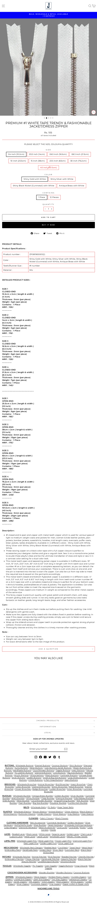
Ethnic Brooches (60, 787)
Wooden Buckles (46, 872)
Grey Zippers (55, 884)
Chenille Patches (86, 857)
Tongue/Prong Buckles (64, 801)
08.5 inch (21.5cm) (80, 154)
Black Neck (86, 850)
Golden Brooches (57, 789)
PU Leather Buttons (24, 773)
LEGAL (48, 733)
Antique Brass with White (71, 186)
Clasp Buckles (47, 798)
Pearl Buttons (78, 770)
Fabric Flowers (47, 818)
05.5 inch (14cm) (37, 154)
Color (49, 175)
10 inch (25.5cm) (18, 161)
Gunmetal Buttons (69, 775)
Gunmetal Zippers (39, 884)
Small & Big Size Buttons (54, 778)
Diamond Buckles (64, 798)
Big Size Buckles (40, 803)
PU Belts (52, 807)
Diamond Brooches (41, 787)
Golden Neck (45, 850)
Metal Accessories (47, 827)
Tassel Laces (42, 837)
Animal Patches (39, 857)
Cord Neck (63, 848)
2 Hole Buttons (35, 780)
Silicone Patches (68, 861)
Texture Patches (28, 861)
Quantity (48, 204)
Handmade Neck (30, 850)
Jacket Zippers (20, 882)
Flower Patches (32, 859)
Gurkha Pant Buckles (77, 803)
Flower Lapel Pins (63, 841)
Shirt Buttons (75, 765)
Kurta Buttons (21, 768)
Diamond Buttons (43, 773)
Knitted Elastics (55, 812)
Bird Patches (54, 857)
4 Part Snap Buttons (53, 780)
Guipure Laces (16, 837)
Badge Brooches (40, 789)
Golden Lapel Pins (48, 843)
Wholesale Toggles (22, 866)
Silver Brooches (74, 789)
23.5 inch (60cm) (58, 161)
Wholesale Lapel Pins (27, 841)
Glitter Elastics (72, 812)
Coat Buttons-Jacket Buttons (58, 768)
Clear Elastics (87, 814)
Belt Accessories (37, 823)
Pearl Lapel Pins (31, 843)
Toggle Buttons (63, 770)
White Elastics (10, 814)
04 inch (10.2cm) (16, 154)
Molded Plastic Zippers (58, 877)
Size (48, 150)
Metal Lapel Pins (45, 841)
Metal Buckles (23, 801)
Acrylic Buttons (21, 775)
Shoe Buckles (40, 825)
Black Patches (84, 859)
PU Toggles (37, 866)
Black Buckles (18, 798)
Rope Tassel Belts (65, 807)
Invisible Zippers (78, 877)
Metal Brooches (76, 787)
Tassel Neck (74, 848)
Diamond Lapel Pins (82, 841)
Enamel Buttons (42, 765)
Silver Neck (58, 850)
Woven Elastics (40, 812)
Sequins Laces (58, 834)
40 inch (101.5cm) (48, 167)
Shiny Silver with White (62, 179)
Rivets (83, 827)
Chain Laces (86, 834)
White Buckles (33, 798)
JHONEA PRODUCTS (48, 720)
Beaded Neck (50, 848)
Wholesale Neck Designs (31, 848)
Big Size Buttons (75, 773)
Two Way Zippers (59, 879)
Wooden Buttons (64, 872)
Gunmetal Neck (72, 850)
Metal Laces (29, 837)
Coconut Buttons (60, 765)
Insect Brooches (78, 784)
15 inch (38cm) (38, 161)
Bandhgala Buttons (22, 770)
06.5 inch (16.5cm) (58, 154)
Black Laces (31, 834)
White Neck (48, 852)
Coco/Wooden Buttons (43, 770)
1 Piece (41, 197)
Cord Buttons (59, 773)
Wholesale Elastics (22, 812)
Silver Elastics (59, 814)
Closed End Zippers (23, 879)
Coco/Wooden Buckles (41, 801)
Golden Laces (73, 834)
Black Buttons (52, 775)
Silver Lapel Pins (65, 843)
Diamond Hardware (28, 827)
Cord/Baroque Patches (48, 861)
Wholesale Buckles (22, 796)
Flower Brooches (23, 789)
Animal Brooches (46, 784)
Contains (48, 193)
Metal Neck (87, 848)
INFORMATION (48, 727)
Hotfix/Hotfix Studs (23, 825)
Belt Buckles (82, 801)
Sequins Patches (68, 859)
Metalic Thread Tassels (77, 837)
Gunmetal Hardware (56, 823)
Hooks (53, 830)
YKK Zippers (34, 882)
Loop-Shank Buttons (77, 778)
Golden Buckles (62, 796)
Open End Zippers (41, 879)
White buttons (37, 775)
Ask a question (48, 649)
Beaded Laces (18, 834)
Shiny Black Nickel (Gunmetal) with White (33, 186)
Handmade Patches (50, 859)
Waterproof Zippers (78, 879)
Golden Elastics (44, 814)
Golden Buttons (34, 778)
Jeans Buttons (71, 780)
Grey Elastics (74, 814)
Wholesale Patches (21, 857)
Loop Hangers (10, 827)
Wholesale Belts (38, 807)
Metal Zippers (40, 877)
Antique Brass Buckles (42, 796)
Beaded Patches (69, 857)
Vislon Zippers (48, 882)
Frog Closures (81, 866)
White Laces (44, 834)
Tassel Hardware (55, 825)
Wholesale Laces (57, 837)
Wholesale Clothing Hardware (78, 825)
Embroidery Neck (13, 850)
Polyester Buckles (58, 803)
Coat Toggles (51, 866)
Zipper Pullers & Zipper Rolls (76, 884)
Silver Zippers (23, 884)
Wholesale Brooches (26, 784)
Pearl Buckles (24, 803)
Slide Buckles (9, 801)
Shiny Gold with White (35, 179)
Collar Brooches (23, 787)
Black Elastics (86, 812)
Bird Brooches (62, 784)
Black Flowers (61, 818)
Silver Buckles (77, 796)
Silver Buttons (18, 778)
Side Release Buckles (83, 798)
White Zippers (77, 882)
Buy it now (48, 225)
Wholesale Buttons (24, 765)
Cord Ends (74, 827)
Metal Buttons (36, 768)
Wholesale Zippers (23, 877)
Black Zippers (62, 882)
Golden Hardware (75, 823)
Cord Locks (62, 827)
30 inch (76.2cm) (78, 161)
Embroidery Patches (14, 859)
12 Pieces (54, 197)
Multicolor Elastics (26, 814)
